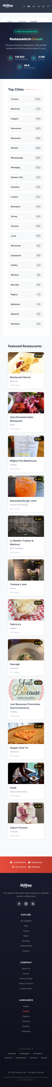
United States (26, 946)
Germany (26, 941)
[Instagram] (26, 903)
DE (43, 6)
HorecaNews (37, 1053)
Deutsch (26, 1026)
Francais (26, 1021)
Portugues (26, 1031)
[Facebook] (19, 903)
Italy (26, 926)
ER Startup (33, 1058)
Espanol (26, 1016)
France (26, 931)
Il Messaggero (24, 1053)
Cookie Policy (26, 988)
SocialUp (44, 1058)
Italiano (26, 1006)
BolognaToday (21, 1058)
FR (38, 6)
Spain (26, 936)
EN (29, 6)
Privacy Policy (26, 978)
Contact (26, 973)
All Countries (26, 921)
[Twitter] (33, 903)
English (26, 1011)
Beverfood (8, 1058)
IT (24, 6)
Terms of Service (26, 983)
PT (48, 6)
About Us (26, 968)
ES (34, 6)
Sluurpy (26, 951)
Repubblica (12, 1053)
